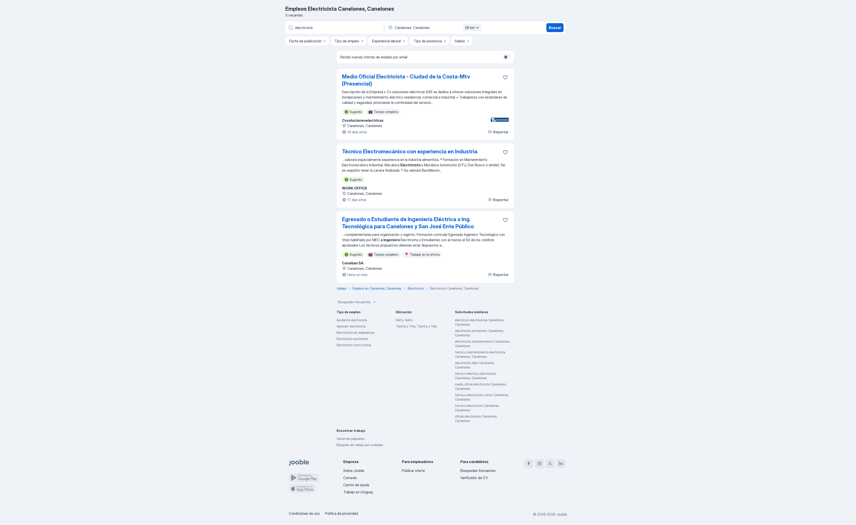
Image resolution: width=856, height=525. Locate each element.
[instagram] (539, 463)
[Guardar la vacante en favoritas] (505, 77)
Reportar (500, 132)
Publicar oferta (413, 470)
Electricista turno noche (354, 345)
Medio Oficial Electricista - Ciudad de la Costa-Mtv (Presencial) (406, 80)
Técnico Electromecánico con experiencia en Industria (409, 151)
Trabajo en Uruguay (358, 492)
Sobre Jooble (353, 470)
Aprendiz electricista (351, 326)
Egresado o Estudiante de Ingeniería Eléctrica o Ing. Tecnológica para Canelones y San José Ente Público (408, 223)
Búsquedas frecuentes (354, 302)
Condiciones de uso (304, 513)
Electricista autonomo (352, 339)
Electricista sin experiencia (355, 332)
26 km (470, 27)
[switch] (506, 57)
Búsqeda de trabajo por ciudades (360, 445)
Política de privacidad (341, 513)
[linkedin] (560, 463)
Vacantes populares (350, 439)
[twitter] (550, 463)
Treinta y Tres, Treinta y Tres (416, 326)
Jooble (561, 514)
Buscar (555, 27)
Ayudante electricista (352, 320)
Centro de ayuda (356, 485)
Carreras (350, 478)
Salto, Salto (404, 320)
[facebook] (528, 463)
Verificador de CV (474, 478)
